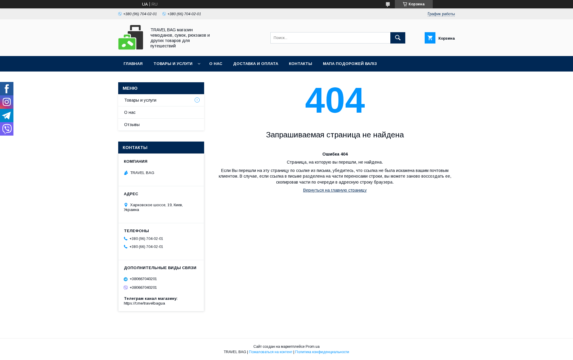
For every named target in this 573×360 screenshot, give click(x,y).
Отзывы (132, 124)
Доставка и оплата (255, 63)
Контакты (300, 63)
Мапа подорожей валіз (350, 63)
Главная (133, 63)
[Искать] (397, 38)
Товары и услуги (172, 63)
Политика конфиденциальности (322, 352)
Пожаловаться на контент (270, 352)
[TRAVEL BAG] (130, 48)
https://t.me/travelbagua (144, 303)
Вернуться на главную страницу (335, 190)
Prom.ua (313, 347)
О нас (215, 63)
